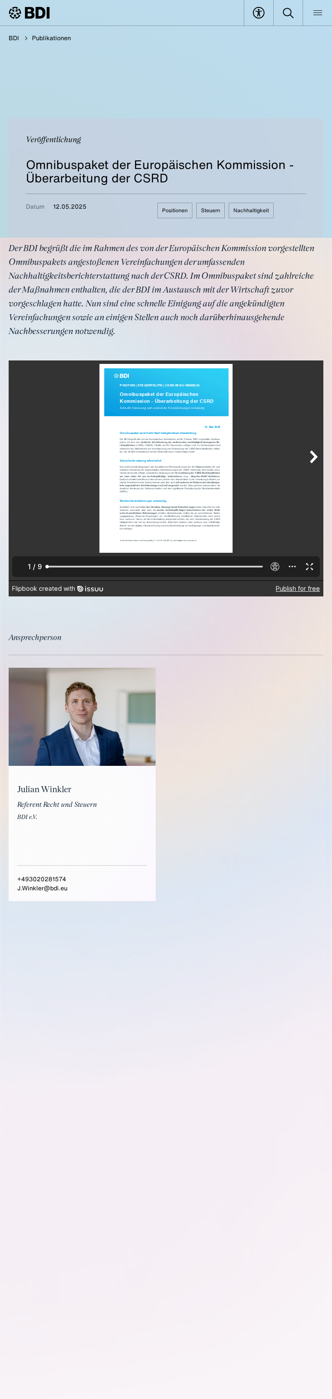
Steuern (210, 210)
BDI (14, 37)
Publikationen (51, 37)
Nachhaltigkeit (251, 210)
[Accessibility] (258, 13)
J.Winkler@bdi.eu (42, 887)
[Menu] (317, 13)
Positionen (175, 210)
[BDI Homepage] (29, 12)
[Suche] (288, 13)
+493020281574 (41, 878)
